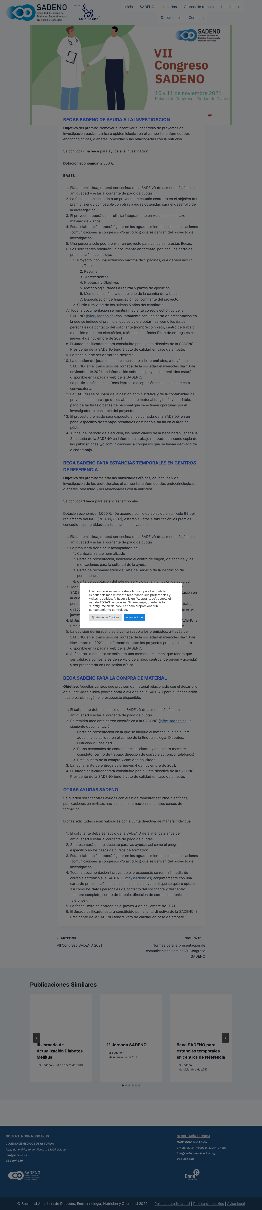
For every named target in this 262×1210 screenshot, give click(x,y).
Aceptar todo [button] (134, 617)
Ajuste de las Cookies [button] (105, 617)
